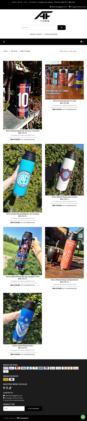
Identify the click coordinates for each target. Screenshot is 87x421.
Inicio (5, 51)
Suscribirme (33, 409)
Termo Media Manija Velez (22, 345)
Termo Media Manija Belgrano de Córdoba (22, 214)
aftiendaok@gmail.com (13, 395)
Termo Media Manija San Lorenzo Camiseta (22, 131)
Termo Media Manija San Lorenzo (64, 197)
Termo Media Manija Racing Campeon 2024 (22, 276)
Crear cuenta (36, 34)
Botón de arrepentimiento (14, 400)
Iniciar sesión (51, 34)
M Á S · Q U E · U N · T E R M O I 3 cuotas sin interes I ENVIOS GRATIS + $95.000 (43, 2)
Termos (14, 51)
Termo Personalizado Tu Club (64, 101)
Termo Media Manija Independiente (64, 279)
